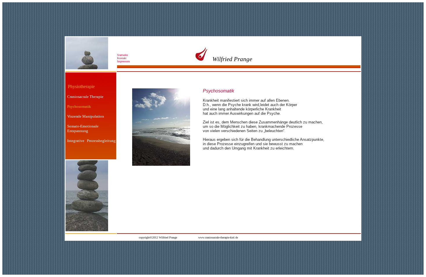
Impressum (123, 61)
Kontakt (122, 58)
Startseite (122, 55)
